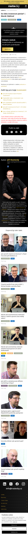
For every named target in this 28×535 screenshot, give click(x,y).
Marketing (4, 385)
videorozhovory (20, 207)
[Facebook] (17, 483)
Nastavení (14, 528)
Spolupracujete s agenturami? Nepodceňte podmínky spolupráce (12, 412)
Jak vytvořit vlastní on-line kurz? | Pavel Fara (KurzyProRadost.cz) (13, 255)
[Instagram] (23, 483)
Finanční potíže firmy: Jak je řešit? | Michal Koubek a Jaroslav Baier (12, 285)
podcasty (4, 209)
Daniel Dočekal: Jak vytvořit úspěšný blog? (12, 470)
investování (21, 90)
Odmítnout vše (14, 532)
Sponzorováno (12, 19)
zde (18, 151)
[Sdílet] (16, 132)
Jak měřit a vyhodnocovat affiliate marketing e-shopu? (12, 382)
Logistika (10, 353)
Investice (4, 19)
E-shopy (3, 353)
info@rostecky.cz (14, 488)
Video (19, 19)
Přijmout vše (14, 525)
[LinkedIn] (4, 483)
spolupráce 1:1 (6, 220)
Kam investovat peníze (12, 10)
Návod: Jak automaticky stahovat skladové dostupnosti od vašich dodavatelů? (11, 348)
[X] (12, 132)
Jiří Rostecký (5, 54)
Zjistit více (15, 522)
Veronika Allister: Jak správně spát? (12, 441)
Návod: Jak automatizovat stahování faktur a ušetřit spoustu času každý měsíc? (12, 316)
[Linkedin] (7, 132)
